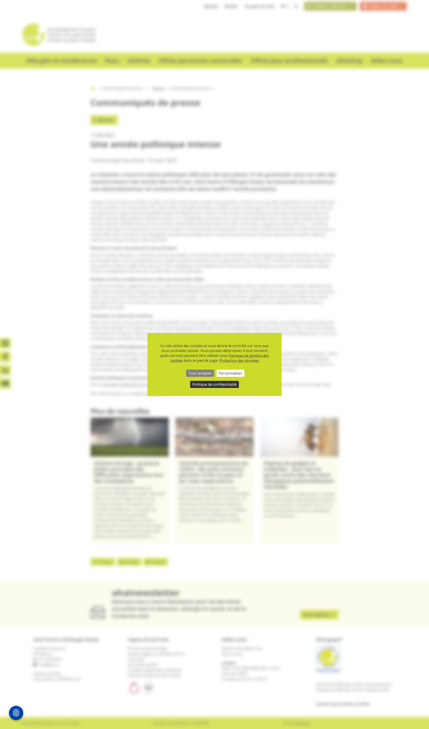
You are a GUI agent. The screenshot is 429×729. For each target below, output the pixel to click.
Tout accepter (200, 373)
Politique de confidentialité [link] (214, 384)
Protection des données (239, 360)
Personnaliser (230, 373)
